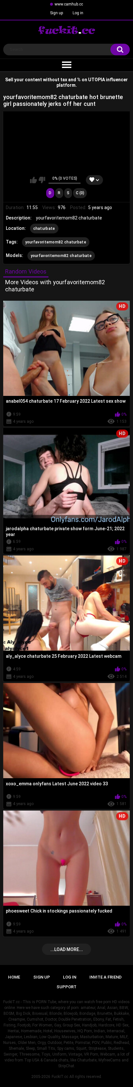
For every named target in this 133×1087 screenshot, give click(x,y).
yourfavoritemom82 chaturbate (55, 242)
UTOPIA (96, 79)
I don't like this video (41, 180)
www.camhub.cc (69, 4)
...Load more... (66, 949)
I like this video (33, 180)
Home (14, 977)
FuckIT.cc (60, 1076)
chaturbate (44, 228)
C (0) (80, 193)
